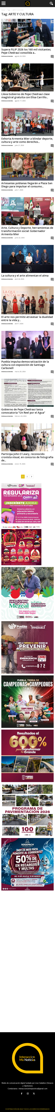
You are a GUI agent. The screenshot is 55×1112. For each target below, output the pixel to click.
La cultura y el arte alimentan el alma (24, 275)
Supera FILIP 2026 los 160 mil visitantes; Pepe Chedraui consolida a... (26, 51)
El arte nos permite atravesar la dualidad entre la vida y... (27, 318)
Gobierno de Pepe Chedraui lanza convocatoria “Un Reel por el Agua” (23, 411)
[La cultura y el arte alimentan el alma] (27, 259)
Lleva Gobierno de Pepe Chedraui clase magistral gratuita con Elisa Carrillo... (25, 95)
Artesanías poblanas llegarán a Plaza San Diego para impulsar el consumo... (26, 184)
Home (3, 10)
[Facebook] (22, 1094)
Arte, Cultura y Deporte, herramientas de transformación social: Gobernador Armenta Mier (27, 231)
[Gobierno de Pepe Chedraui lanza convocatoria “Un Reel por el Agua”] (27, 393)
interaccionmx (7, 56)
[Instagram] (28, 1094)
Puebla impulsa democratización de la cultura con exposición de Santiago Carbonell (25, 365)
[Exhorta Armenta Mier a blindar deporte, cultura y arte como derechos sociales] (27, 122)
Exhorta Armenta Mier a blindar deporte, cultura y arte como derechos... (27, 140)
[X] (33, 1094)
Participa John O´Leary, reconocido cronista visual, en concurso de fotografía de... (27, 457)
